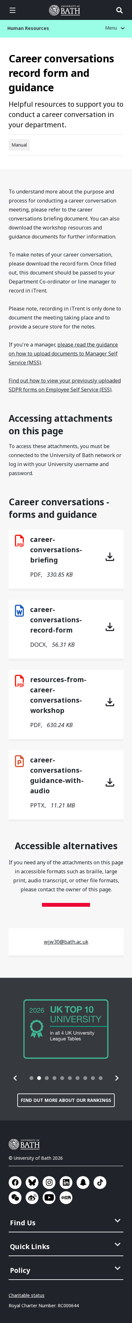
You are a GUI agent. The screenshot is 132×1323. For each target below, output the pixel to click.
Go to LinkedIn (66, 1182)
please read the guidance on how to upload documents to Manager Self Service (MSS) (63, 353)
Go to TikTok (100, 1182)
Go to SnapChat (83, 1182)
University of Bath (66, 10)
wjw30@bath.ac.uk (66, 941)
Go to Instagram (49, 1182)
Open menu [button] (12, 10)
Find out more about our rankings (66, 1100)
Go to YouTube (49, 1197)
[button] (15, 1078)
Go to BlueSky (32, 1182)
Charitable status (27, 1295)
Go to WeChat (15, 1197)
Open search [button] (119, 10)
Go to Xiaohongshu (66, 1197)
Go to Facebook (15, 1182)
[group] (66, 1029)
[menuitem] (66, 1221)
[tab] (31, 1078)
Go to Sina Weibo (32, 1197)
